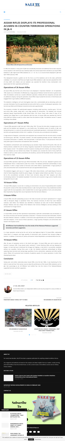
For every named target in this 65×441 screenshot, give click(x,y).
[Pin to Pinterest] (39, 280)
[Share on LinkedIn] (41, 280)
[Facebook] (34, 432)
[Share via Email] (43, 280)
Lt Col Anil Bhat (11, 32)
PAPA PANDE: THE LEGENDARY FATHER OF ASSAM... (17, 435)
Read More (38, 439)
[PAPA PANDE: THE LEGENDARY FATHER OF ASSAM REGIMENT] (5, 435)
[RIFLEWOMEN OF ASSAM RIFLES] (18, 318)
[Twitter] (38, 432)
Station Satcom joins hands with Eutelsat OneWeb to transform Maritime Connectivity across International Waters (35, 376)
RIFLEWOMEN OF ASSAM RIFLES (18, 329)
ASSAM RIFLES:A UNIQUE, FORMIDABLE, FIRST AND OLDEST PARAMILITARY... (47, 329)
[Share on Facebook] (36, 280)
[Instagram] (30, 432)
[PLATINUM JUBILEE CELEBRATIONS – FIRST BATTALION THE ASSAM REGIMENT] (5, 415)
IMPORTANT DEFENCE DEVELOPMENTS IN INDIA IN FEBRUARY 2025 (22, 385)
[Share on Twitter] (37, 280)
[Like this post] (33, 280)
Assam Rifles (7, 19)
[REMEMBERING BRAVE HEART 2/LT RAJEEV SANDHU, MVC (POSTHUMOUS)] (5, 425)
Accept (31, 439)
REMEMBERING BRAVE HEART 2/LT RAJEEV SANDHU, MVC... (16, 425)
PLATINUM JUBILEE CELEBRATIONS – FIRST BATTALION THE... (16, 415)
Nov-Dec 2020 (8, 273)
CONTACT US (7, 390)
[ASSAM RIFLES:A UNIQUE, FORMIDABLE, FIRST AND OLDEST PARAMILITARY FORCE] (46, 318)
